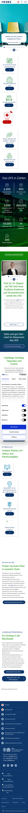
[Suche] (22, 2)
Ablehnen (14, 437)
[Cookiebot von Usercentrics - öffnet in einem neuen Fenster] (19, 375)
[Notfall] (18, 2)
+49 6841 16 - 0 (12, 756)
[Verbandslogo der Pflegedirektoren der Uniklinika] (7, 792)
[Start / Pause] (14, 50)
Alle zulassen (14, 427)
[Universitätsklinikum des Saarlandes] (6, 2)
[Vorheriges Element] (11, 50)
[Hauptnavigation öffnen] (25, 2)
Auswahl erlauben (14, 432)
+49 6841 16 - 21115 (11, 758)
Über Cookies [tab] (22, 379)
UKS (19, 370)
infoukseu (11, 760)
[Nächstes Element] (17, 50)
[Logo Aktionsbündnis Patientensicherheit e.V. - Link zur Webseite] (8, 781)
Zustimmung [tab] (5, 379)
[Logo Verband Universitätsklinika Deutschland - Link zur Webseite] (8, 786)
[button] (4, 47)
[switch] (24, 410)
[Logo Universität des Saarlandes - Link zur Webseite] (7, 775)
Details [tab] (14, 379)
